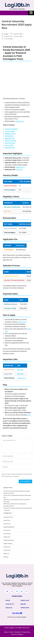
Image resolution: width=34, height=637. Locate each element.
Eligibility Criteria (10, 134)
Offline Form (7, 547)
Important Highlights (11, 129)
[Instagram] (26, 591)
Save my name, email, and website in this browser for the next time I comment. (17, 475)
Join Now (16, 613)
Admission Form (8, 517)
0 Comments (8, 39)
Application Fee (10, 138)
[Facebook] (12, 591)
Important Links (10, 148)
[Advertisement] (17, 80)
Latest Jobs (18, 36)
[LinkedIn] (21, 591)
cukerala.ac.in (19, 121)
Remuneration (9, 136)
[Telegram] (7, 591)
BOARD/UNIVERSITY (9, 527)
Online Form (7, 550)
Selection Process (10, 141)
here (29, 415)
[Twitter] (17, 591)
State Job (6, 553)
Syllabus (6, 557)
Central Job (8, 36)
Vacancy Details (10, 131)
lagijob (6, 34)
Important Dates (10, 143)
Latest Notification (9, 540)
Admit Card (7, 520)
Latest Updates (8, 543)
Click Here (19, 169)
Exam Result (7, 534)
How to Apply (9, 145)
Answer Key (7, 524)
